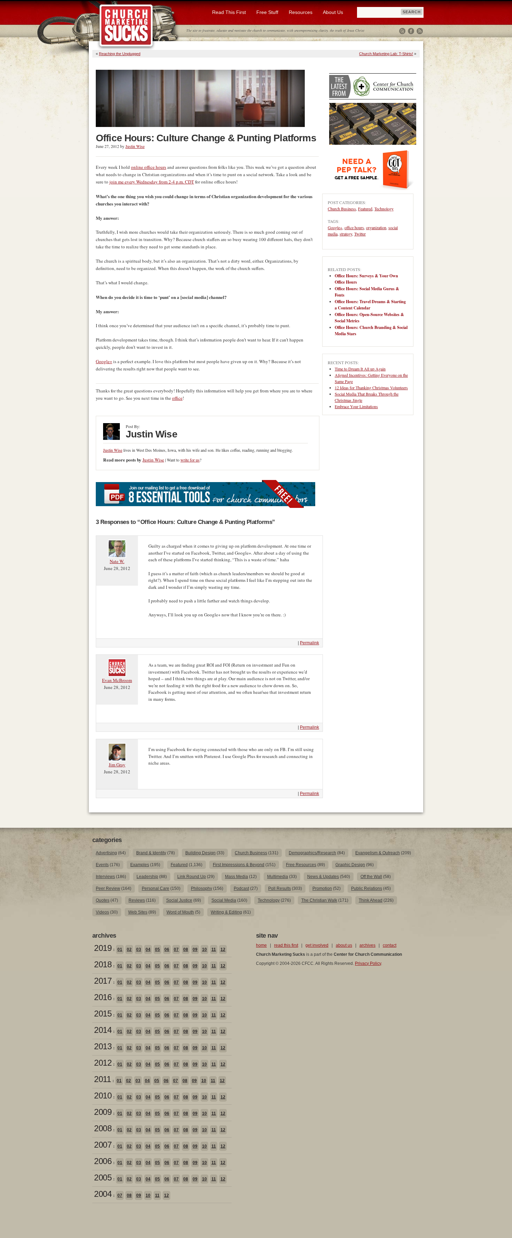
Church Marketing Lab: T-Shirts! (386, 54)
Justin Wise (135, 146)
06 (166, 949)
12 (222, 949)
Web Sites (137, 912)
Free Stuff (267, 12)
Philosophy (201, 888)
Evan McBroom (117, 680)
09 (195, 949)
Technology (384, 208)
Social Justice (179, 900)
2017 (102, 980)
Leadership (147, 876)
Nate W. (117, 561)
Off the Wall (371, 876)
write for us (190, 460)
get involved (316, 945)
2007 (102, 1144)
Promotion (322, 888)
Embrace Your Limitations (356, 406)
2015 (102, 1013)
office (177, 398)
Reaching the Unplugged (119, 54)
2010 (102, 1095)
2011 (102, 1079)
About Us (333, 12)
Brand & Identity (151, 852)
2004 (102, 1194)
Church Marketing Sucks (126, 26)
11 (213, 949)
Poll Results (279, 888)
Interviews (105, 876)
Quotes (102, 900)
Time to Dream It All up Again (360, 369)
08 (185, 949)
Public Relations (366, 888)
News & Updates (323, 876)
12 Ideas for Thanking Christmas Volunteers (371, 387)
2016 (102, 997)
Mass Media (236, 876)
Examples (139, 864)
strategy (346, 234)
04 (148, 949)
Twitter (402, 31)
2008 (102, 1128)
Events (102, 864)
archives (367, 945)
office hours (354, 227)
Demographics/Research (312, 852)
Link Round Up (191, 876)
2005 (102, 1177)
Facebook (411, 31)
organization (376, 227)
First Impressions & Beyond (238, 864)
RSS (419, 31)
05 (157, 949)
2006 (102, 1161)
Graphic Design (350, 864)
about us (344, 945)
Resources (300, 12)
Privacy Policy (368, 963)
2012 (102, 1062)
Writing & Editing (226, 912)
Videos (102, 912)
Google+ (104, 361)
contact (389, 945)
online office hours (148, 167)
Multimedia (277, 876)
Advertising (106, 852)
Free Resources (301, 864)
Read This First (229, 12)
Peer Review (108, 888)
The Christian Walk (319, 900)
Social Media (223, 900)
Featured (365, 208)
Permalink (309, 642)
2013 (102, 1046)
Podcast (241, 888)
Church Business (342, 208)
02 (129, 949)
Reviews (137, 900)
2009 (102, 1112)
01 (119, 949)
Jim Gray (117, 764)
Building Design (200, 852)
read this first (286, 945)
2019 (102, 948)
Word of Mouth (180, 912)
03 (138, 949)
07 (176, 949)
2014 (102, 1030)
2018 (102, 964)
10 (204, 949)
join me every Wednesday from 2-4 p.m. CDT (151, 182)
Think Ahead (370, 900)
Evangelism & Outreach (377, 852)
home (261, 945)
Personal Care (155, 888)
